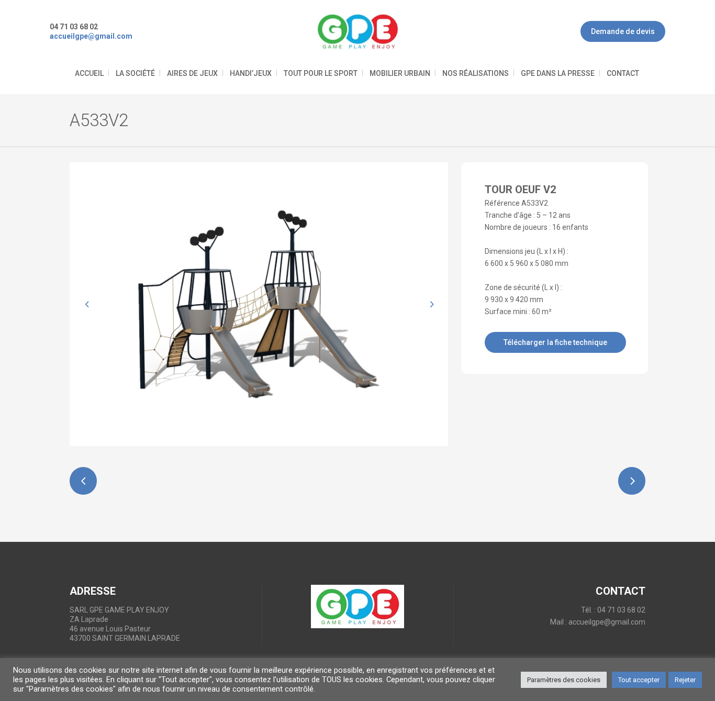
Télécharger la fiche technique (555, 342)
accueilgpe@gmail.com (606, 622)
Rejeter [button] (685, 680)
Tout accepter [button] (639, 680)
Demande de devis (623, 31)
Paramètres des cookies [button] (563, 680)
